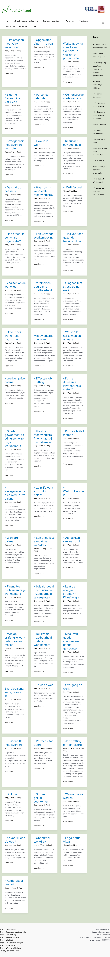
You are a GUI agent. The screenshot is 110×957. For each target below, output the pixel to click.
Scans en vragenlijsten (51, 21)
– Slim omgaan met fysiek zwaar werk (14, 43)
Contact (33, 26)
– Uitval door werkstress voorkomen (13, 335)
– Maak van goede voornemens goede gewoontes (71, 641)
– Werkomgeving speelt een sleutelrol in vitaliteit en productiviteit (99, 69)
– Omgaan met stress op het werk (72, 286)
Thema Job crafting (8, 935)
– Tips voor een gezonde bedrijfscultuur (73, 237)
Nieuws (7, 105)
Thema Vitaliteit (6, 940)
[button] (39, 21)
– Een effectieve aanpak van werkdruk (44, 541)
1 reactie (8, 648)
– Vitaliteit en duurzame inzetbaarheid (43, 286)
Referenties (10, 26)
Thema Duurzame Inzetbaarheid (13, 932)
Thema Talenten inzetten (10, 937)
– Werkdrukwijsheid (73, 491)
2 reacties (37, 549)
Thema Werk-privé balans (10, 948)
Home (8, 21)
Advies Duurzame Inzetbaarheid (26, 21)
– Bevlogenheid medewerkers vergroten (15, 144)
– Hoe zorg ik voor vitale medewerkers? (43, 191)
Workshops (70, 21)
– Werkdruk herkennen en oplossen (72, 335)
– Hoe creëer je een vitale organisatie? (14, 237)
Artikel (73, 748)
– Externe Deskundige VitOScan (12, 98)
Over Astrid (22, 26)
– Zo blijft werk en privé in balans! (43, 491)
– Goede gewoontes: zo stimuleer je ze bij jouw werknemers (14, 439)
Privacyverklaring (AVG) (9, 951)
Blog (6, 51)
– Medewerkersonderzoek (43, 335)
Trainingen (83, 21)
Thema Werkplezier (8, 945)
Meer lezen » (10, 74)
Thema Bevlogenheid (8, 929)
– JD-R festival (72, 187)
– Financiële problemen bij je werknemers (15, 590)
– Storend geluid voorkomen (41, 797)
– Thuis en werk (44, 685)
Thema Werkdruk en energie (11, 943)
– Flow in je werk (99, 124)
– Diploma (11, 794)
